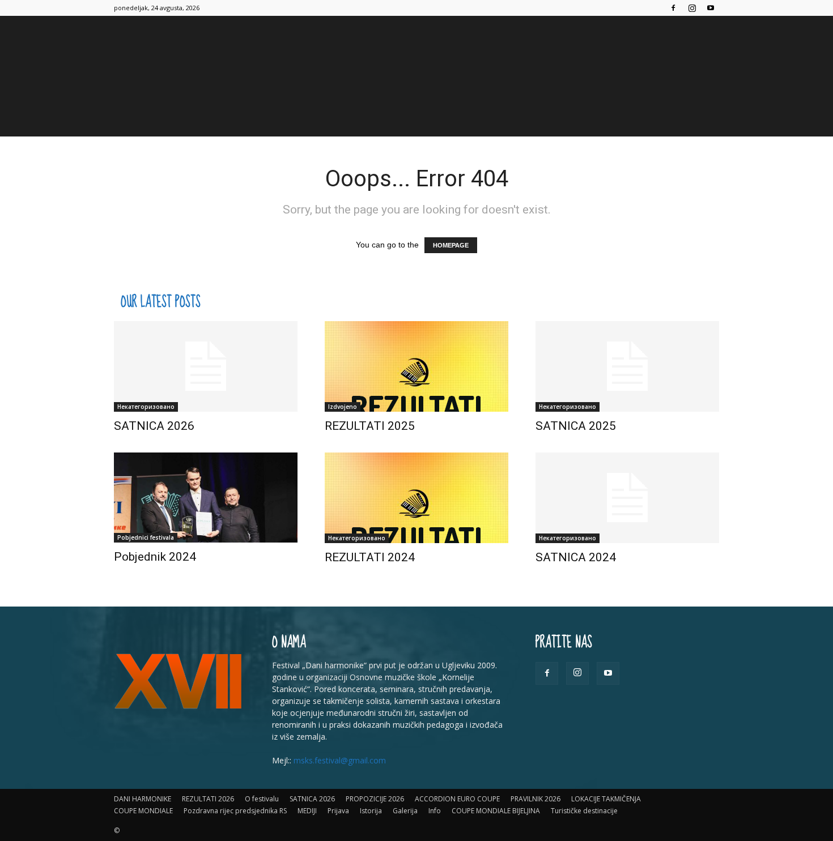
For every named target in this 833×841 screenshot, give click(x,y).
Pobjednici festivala (145, 537)
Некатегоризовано (146, 407)
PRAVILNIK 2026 (535, 799)
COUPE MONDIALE (143, 811)
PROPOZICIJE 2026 (375, 799)
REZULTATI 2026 (208, 799)
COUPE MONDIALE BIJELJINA (496, 811)
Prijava (338, 811)
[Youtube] (710, 8)
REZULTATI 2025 (370, 426)
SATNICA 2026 (154, 426)
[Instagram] (691, 8)
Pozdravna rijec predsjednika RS (235, 811)
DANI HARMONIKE (142, 799)
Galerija (405, 811)
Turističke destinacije (584, 811)
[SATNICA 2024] (627, 497)
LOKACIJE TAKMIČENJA (606, 799)
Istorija (371, 811)
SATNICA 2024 (576, 557)
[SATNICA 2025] (627, 366)
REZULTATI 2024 (370, 557)
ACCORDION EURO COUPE (457, 799)
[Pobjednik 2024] (206, 497)
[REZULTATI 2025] (416, 366)
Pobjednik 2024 (155, 556)
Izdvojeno (342, 407)
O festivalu (262, 799)
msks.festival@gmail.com (340, 760)
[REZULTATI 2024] (416, 497)
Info (434, 811)
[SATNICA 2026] (206, 366)
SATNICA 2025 (576, 426)
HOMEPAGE (451, 245)
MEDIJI (307, 811)
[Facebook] (673, 8)
